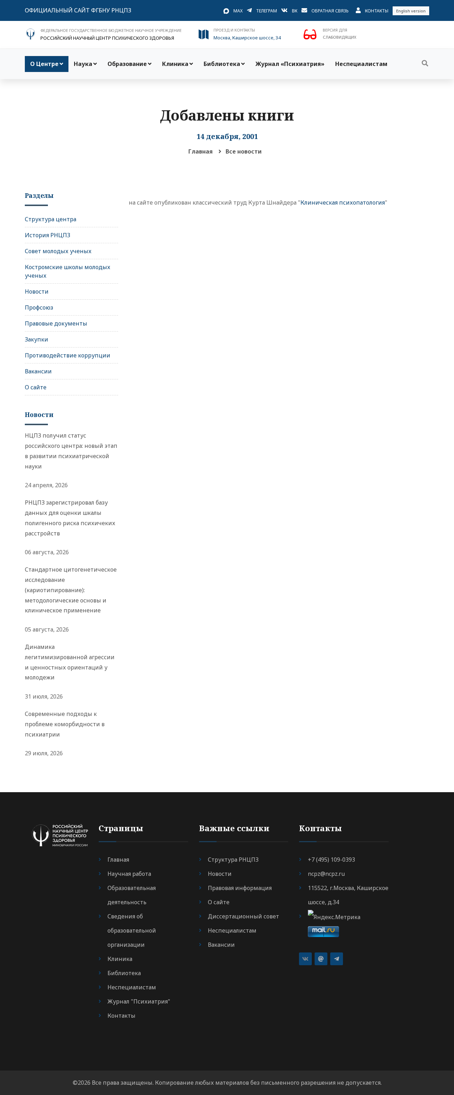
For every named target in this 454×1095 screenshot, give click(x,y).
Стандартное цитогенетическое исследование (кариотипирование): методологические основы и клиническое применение (71, 590)
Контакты (376, 11)
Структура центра (50, 219)
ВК (294, 11)
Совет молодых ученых (58, 251)
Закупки (36, 339)
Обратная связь (330, 11)
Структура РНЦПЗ (233, 859)
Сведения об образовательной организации (131, 930)
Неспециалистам (361, 64)
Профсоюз (39, 307)
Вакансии (38, 371)
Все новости (244, 151)
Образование (127, 64)
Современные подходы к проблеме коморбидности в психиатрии (65, 724)
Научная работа (129, 874)
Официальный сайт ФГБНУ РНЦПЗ (78, 10)
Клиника (175, 64)
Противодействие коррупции (67, 355)
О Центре (44, 64)
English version (411, 10)
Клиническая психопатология (342, 202)
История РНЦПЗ (47, 235)
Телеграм (266, 11)
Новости (37, 291)
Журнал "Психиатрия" (138, 1001)
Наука (83, 64)
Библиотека (222, 64)
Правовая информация (240, 888)
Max (238, 11)
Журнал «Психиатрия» (290, 64)
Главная (200, 151)
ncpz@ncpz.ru (326, 874)
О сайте (35, 387)
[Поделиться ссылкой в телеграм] (336, 958)
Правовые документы (56, 323)
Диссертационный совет (243, 916)
